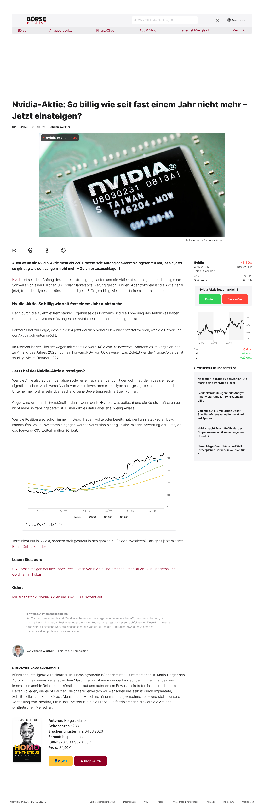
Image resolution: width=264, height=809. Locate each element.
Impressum (228, 801)
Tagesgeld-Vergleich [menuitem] (195, 30)
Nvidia (17, 280)
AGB (146, 801)
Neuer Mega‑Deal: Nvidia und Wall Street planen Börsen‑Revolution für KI (221, 449)
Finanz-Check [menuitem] (106, 30)
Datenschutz (129, 801)
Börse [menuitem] (22, 30)
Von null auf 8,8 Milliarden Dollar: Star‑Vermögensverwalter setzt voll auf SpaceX (221, 414)
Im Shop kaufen (90, 761)
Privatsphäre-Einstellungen (185, 801)
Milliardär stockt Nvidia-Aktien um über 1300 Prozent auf (57, 597)
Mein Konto (239, 20)
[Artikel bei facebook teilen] (47, 250)
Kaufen (210, 299)
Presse (160, 801)
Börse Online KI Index (29, 546)
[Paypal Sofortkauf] (61, 761)
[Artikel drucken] (30, 250)
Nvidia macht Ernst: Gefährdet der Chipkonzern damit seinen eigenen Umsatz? (221, 432)
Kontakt (211, 801)
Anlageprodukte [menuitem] (60, 30)
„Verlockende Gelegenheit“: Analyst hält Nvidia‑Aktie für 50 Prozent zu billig (221, 396)
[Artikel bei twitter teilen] (63, 250)
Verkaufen (235, 299)
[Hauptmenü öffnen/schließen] (19, 20)
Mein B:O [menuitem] (238, 30)
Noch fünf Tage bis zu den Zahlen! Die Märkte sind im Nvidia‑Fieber (222, 380)
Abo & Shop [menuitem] (148, 30)
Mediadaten (248, 801)
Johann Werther (43, 650)
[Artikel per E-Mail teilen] (14, 250)
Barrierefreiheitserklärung (102, 801)
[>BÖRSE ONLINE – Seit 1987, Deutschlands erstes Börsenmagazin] (36, 20)
